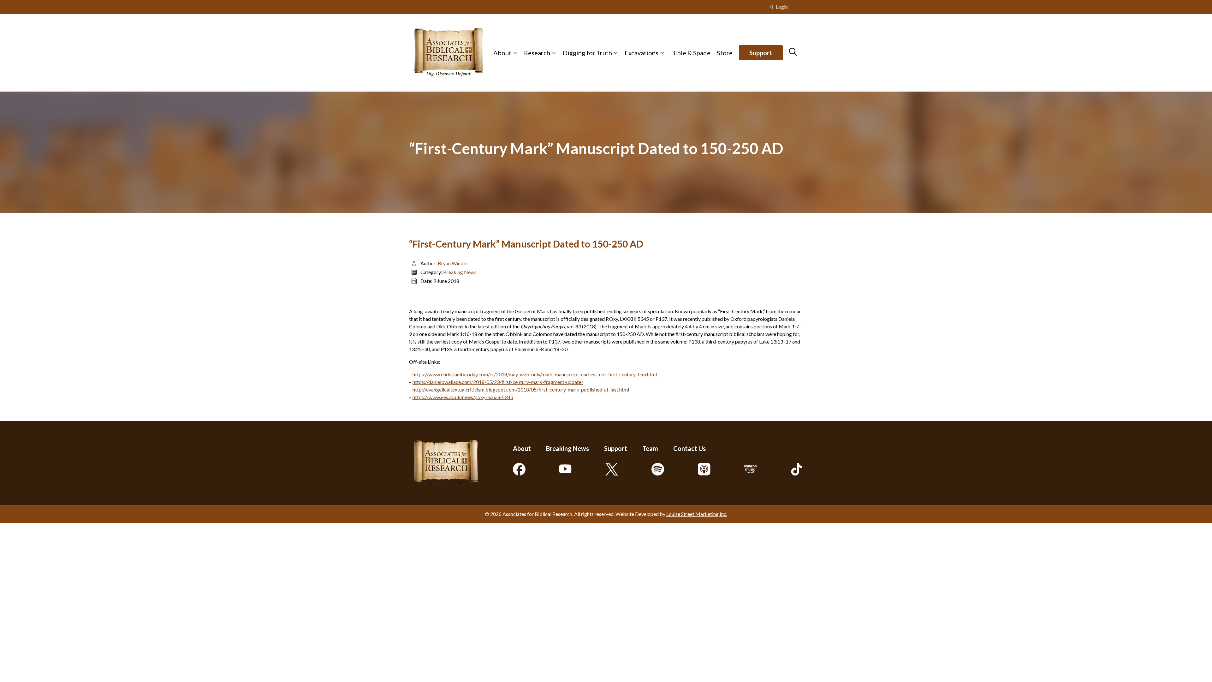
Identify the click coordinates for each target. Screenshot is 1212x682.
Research (537, 53)
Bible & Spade (690, 53)
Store (725, 53)
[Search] (793, 52)
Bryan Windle (452, 263)
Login (782, 7)
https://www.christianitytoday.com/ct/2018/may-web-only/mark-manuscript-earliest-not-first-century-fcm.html (535, 374)
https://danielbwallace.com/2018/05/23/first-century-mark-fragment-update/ (498, 382)
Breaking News (460, 272)
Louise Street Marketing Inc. (696, 514)
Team (650, 448)
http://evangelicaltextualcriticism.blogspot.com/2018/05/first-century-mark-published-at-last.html (521, 389)
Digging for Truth (587, 53)
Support (760, 53)
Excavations (641, 53)
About (502, 53)
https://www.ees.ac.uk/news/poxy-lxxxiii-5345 (463, 397)
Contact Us (689, 448)
